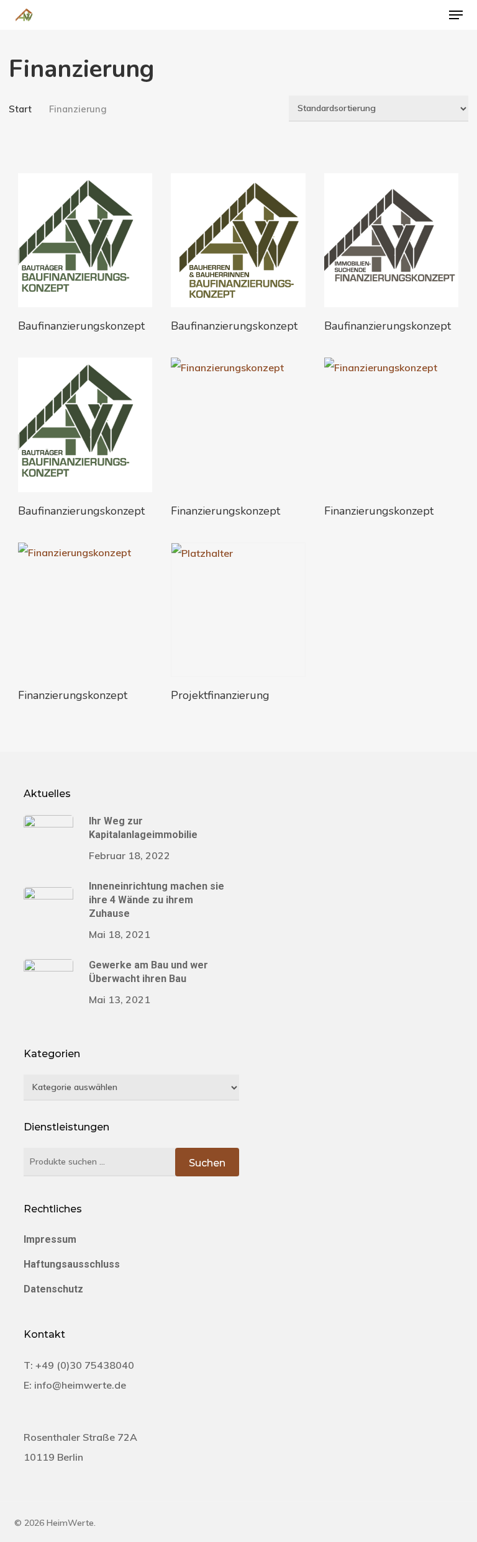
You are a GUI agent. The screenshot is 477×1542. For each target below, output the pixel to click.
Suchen (207, 1163)
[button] (456, 15)
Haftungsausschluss (72, 1264)
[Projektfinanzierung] (238, 610)
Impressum (50, 1239)
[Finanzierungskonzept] (238, 425)
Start (20, 109)
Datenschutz (53, 1289)
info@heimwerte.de (80, 1385)
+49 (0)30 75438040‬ (84, 1365)
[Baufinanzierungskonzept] (85, 240)
